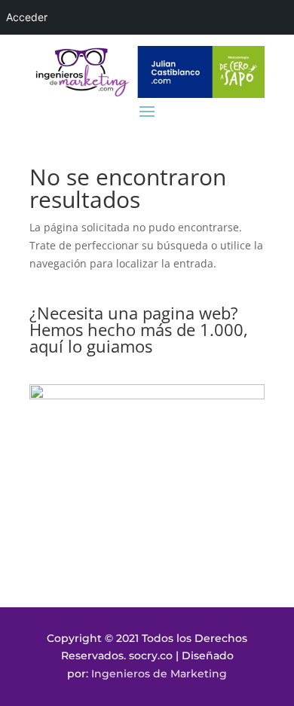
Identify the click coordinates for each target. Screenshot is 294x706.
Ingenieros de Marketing (159, 673)
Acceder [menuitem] (26, 17)
